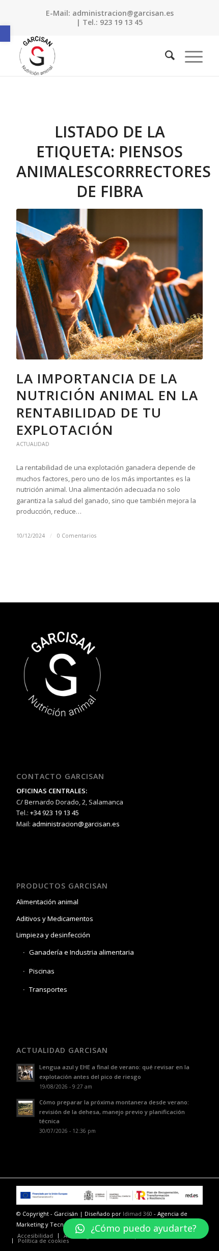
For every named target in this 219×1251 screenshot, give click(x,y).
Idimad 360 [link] (137, 1213)
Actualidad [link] (32, 444)
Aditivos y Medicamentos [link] (54, 918)
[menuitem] (165, 55)
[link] (5, 33)
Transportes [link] (48, 989)
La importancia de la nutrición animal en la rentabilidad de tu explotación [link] (107, 404)
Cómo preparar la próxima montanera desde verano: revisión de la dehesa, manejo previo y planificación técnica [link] (114, 1111)
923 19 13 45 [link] (121, 22)
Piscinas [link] (41, 971)
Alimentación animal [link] (47, 901)
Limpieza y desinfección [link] (53, 934)
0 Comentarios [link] (76, 535)
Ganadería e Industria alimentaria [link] (81, 952)
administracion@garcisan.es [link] (123, 13)
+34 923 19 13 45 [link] (54, 812)
